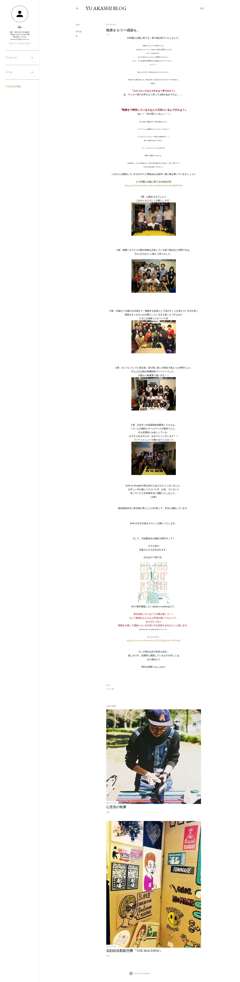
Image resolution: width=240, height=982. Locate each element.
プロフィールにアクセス (19, 43)
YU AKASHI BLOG (106, 8)
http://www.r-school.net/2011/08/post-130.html (153, 640)
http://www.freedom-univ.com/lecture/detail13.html (153, 185)
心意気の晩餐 (116, 807)
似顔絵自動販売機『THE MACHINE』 (134, 950)
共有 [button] (78, 24)
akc (20, 27)
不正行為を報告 (13, 86)
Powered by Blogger (142, 973)
